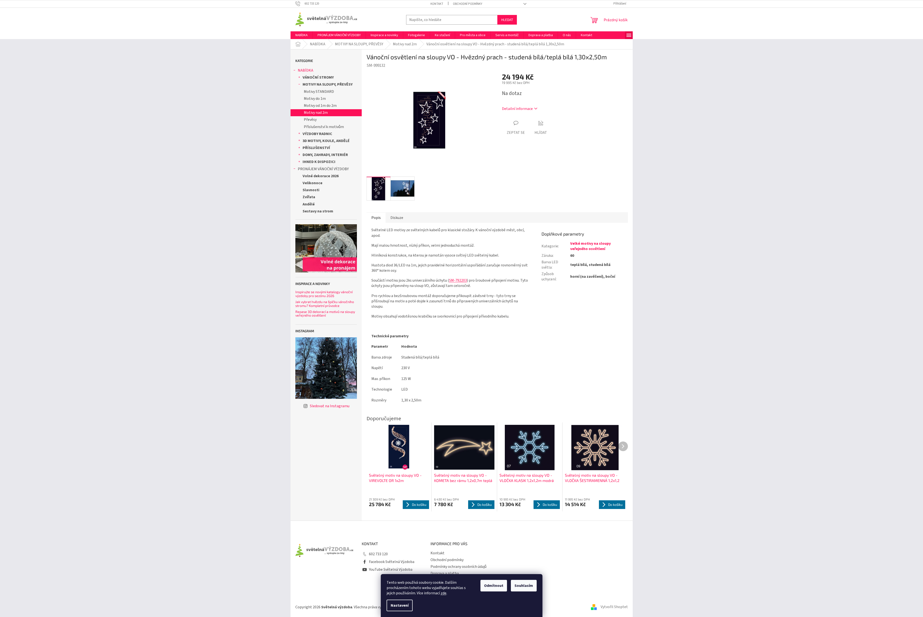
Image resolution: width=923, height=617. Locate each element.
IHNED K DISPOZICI (319, 161)
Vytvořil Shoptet (614, 607)
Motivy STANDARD (319, 91)
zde (443, 593)
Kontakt (436, 4)
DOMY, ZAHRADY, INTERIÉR (325, 154)
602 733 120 (378, 554)
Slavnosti (311, 190)
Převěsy (310, 119)
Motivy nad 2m (316, 112)
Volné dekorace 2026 (321, 176)
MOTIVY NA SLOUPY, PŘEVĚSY (328, 84)
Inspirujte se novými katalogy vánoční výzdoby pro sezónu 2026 (324, 294)
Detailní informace (517, 108)
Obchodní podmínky (467, 4)
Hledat (507, 20)
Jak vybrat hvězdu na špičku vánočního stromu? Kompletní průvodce (324, 303)
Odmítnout (493, 585)
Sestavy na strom (318, 211)
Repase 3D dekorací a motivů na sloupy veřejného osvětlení (325, 313)
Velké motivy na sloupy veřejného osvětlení (590, 246)
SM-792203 (458, 280)
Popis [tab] (376, 217)
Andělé (309, 204)
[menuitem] (301, 35)
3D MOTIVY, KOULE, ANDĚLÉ (326, 140)
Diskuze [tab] (396, 217)
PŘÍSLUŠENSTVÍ (316, 147)
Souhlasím (523, 585)
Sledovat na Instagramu (329, 406)
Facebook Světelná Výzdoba (391, 561)
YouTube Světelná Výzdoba (390, 569)
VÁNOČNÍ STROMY (318, 77)
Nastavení (400, 605)
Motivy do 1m (315, 98)
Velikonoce (312, 183)
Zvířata (309, 197)
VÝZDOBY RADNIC (317, 133)
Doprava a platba (444, 573)
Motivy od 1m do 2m (320, 105)
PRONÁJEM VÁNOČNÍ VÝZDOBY (323, 169)
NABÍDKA (305, 70)
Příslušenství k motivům (324, 126)
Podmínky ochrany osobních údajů (458, 566)
